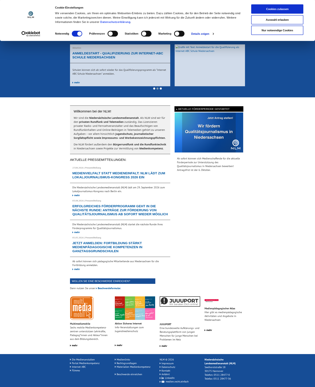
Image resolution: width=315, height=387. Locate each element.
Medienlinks (123, 359)
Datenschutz (168, 367)
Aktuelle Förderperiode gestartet (204, 109)
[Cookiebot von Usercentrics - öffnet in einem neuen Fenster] (31, 34)
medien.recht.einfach (177, 381)
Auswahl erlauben (277, 19)
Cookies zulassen (277, 9)
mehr (77, 78)
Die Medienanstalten (83, 359)
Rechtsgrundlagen (127, 363)
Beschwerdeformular (109, 288)
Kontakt (166, 370)
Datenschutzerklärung (115, 21)
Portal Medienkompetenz (86, 363)
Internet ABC (79, 366)
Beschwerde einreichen (129, 374)
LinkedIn (169, 378)
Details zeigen (200, 33)
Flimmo (76, 370)
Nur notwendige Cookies (277, 30)
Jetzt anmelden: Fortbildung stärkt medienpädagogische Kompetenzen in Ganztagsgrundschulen (107, 247)
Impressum (168, 363)
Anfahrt (166, 374)
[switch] (113, 34)
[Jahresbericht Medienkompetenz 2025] (210, 65)
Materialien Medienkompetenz (133, 366)
